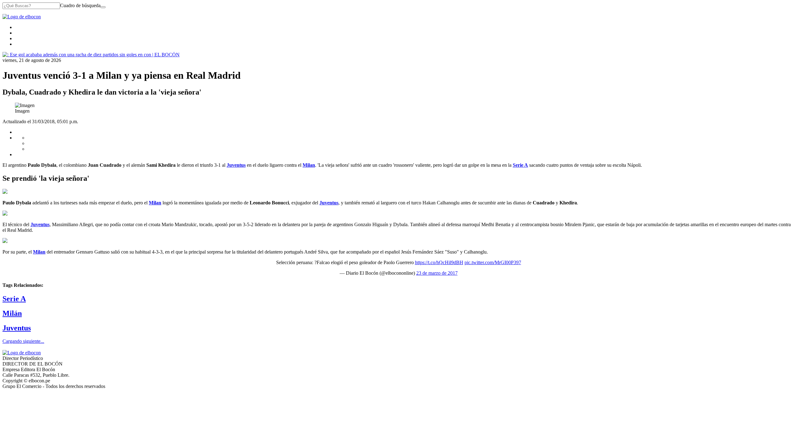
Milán (12, 313)
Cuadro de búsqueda (80, 5)
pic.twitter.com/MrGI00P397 (493, 262)
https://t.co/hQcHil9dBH (439, 262)
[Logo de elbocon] (21, 16)
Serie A (14, 299)
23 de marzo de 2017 (437, 273)
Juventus (328, 202)
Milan (155, 202)
